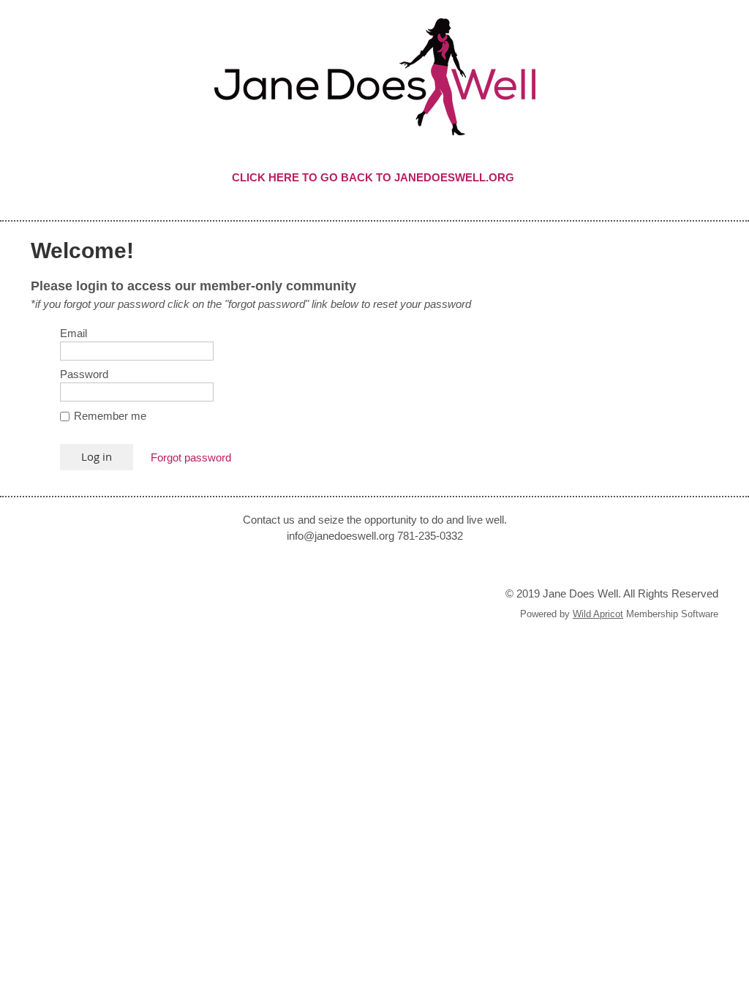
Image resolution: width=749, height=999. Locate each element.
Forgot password (191, 457)
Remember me (110, 416)
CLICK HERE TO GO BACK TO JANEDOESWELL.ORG (374, 177)
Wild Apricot (598, 613)
